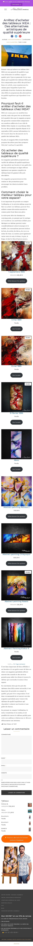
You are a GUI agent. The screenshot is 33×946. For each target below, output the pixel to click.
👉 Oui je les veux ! (10, 932)
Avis (2, 905)
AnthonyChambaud (14, 39)
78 (14, 664)
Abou (16, 460)
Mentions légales (6, 902)
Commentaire (6, 734)
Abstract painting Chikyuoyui (16, 554)
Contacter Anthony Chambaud (10, 910)
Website (4, 773)
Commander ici (16, 4)
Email (3, 765)
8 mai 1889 (16, 366)
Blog (2, 908)
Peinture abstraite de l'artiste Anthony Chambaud (17, 839)
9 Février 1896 (16, 413)
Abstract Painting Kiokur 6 (16, 648)
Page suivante (20, 664)
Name (3, 758)
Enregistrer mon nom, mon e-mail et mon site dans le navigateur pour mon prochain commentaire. (15, 784)
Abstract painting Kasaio (16, 601)
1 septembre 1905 (16, 272)
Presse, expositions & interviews (11, 897)
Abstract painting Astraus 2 (17, 507)
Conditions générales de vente (10, 900)
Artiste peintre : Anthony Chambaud (12, 894)
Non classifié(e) (12, 42)
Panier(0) (26, 9)
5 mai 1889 (16, 320)
